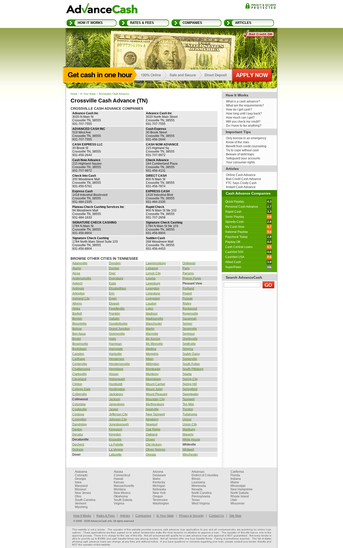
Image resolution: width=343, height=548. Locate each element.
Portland (188, 288)
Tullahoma (190, 414)
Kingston (115, 434)
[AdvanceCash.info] (101, 9)
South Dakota (123, 500)
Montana (120, 489)
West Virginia (201, 503)
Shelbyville (190, 339)
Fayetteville (117, 308)
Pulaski (188, 298)
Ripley (187, 303)
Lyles (149, 308)
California (237, 471)
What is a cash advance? (243, 101)
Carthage (78, 359)
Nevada (197, 489)
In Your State (88, 93)
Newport (151, 424)
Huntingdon (117, 389)
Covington (79, 419)
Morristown (153, 379)
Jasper (113, 409)
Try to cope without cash (242, 150)
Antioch (77, 283)
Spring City (190, 379)
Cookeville (79, 409)
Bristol (76, 339)
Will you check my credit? (243, 121)
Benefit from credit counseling (246, 146)
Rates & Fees (142, 23)
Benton (77, 318)
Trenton (188, 409)
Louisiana (198, 482)
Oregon (158, 496)
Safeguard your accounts (243, 158)
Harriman (115, 344)
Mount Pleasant (156, 394)
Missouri (80, 489)
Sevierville (190, 329)
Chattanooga (81, 369)
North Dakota (240, 493)
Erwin (113, 298)
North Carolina (202, 493)
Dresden (115, 263)
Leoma (150, 278)
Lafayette (115, 454)
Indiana (236, 479)
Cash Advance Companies (248, 193)
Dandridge (79, 424)
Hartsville (115, 354)
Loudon (151, 303)
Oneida (151, 454)
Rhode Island (240, 496)
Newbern (152, 419)
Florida (235, 475)
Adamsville (79, 263)
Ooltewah (189, 263)
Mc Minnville (154, 344)
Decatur (77, 434)
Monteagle (153, 369)
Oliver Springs (155, 449)
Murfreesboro (155, 404)
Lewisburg (153, 283)
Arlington (78, 293)
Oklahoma (121, 496)
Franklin (114, 313)
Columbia (79, 404)
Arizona (158, 471)
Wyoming (81, 507)
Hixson (114, 374)
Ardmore (78, 288)
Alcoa (76, 273)
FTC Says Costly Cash (241, 183)
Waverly (188, 434)
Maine (235, 482)
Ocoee (150, 439)
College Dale (81, 389)
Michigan (159, 486)
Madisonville (154, 318)
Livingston (153, 298)
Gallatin (114, 318)
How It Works (90, 23)
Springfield (190, 389)
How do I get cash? (239, 109)
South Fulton (191, 364)
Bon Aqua (79, 334)
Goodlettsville (118, 323)
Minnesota (199, 486)
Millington (152, 364)
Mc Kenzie (153, 339)
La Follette (116, 444)
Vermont (80, 503)
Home (74, 93)
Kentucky (159, 482)
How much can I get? (240, 117)
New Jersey (83, 493)
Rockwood (190, 308)
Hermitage (116, 369)
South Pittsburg (193, 369)
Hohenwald (117, 379)
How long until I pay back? (244, 113)
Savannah (190, 318)
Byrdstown (79, 349)
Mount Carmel (155, 384)
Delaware (159, 475)
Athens (77, 303)
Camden (78, 354)
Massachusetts (124, 486)
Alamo (76, 268)
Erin (112, 293)
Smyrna (188, 349)
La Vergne (116, 449)
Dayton (77, 429)
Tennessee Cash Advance (114, 93)
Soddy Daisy (191, 354)
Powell (187, 293)
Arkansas (198, 471)
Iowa (78, 482)
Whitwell (188, 449)
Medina (151, 349)
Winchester (190, 454)
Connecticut (122, 475)
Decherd (78, 444)
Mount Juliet (154, 389)
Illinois (196, 479)
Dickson (77, 449)
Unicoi (187, 419)
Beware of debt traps (240, 154)
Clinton (77, 384)
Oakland (151, 434)
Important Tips (238, 132)
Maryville (152, 334)
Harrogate (116, 349)
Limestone (153, 293)
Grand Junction (119, 329)
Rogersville (190, 313)
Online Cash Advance (241, 175)
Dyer (112, 273)
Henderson (116, 359)
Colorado (81, 475)
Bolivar (77, 329)
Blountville (79, 323)
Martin (150, 329)
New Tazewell (155, 414)
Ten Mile (188, 404)
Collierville (79, 394)
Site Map (235, 516)
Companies (192, 23)
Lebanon (152, 268)
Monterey (152, 374)
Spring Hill (190, 384)
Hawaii (118, 479)
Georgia (80, 479)
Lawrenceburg (156, 263)
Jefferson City (118, 414)
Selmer (187, 323)
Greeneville (117, 334)
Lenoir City (153, 273)
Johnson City (118, 419)
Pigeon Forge (192, 278)
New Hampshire (242, 489)
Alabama (81, 471)
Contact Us (216, 516)
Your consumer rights (240, 162)
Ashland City (81, 298)
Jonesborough (119, 424)
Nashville (152, 409)
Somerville (190, 359)
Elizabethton (117, 288)
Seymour (189, 334)
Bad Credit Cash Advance (243, 179)
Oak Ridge (153, 429)
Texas (196, 500)
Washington (161, 503)
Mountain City (155, 399)
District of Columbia (205, 475)
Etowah (114, 303)
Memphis (152, 354)
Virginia (119, 503)
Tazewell (189, 399)
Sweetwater (191, 394)
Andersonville (81, 278)
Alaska (118, 471)
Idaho (156, 479)
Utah (234, 500)
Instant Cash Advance (241, 187)
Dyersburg (116, 278)
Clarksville (79, 374)
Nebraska (159, 489)
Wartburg (189, 429)
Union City (190, 424)
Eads (112, 283)
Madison (152, 313)
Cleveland (79, 379)
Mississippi (238, 486)
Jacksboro (116, 394)
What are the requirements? (245, 105)
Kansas (119, 482)
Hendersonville (119, 364)
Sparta (187, 374)
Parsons (188, 273)
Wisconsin (238, 503)
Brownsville (80, 344)
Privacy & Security (260, 6)
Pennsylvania (201, 496)
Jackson (114, 399)
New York (159, 493)
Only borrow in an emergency (246, 138)
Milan (149, 359)
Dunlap (114, 268)
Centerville (79, 364)
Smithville (189, 344)
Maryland (81, 486)
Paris (186, 268)
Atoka (76, 308)
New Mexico (122, 493)
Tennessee (160, 500)
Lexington (152, 288)
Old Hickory (154, 444)
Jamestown (117, 404)
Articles (243, 23)
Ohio (78, 496)
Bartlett (77, 313)
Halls (112, 339)
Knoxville (115, 439)
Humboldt (115, 384)
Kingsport (115, 429)
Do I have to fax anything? (243, 125)
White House (191, 439)
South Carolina (85, 500)
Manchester (154, 323)
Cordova (78, 414)
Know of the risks (237, 142)
